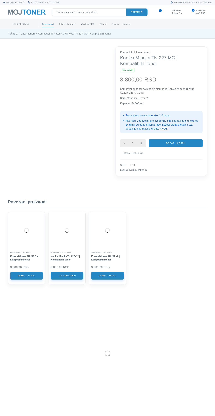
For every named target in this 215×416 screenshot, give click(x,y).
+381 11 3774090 (34, 359)
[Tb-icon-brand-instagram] (50, 370)
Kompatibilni (45, 33)
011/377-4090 (53, 2)
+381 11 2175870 (34, 354)
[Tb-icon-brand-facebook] (26, 370)
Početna (13, 33)
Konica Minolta (138, 169)
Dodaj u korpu (175, 143)
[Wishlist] (132, 153)
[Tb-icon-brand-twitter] (38, 370)
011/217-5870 (37, 2)
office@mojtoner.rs (33, 349)
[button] (26, 276)
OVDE (164, 128)
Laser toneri (28, 33)
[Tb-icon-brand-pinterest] (26, 379)
